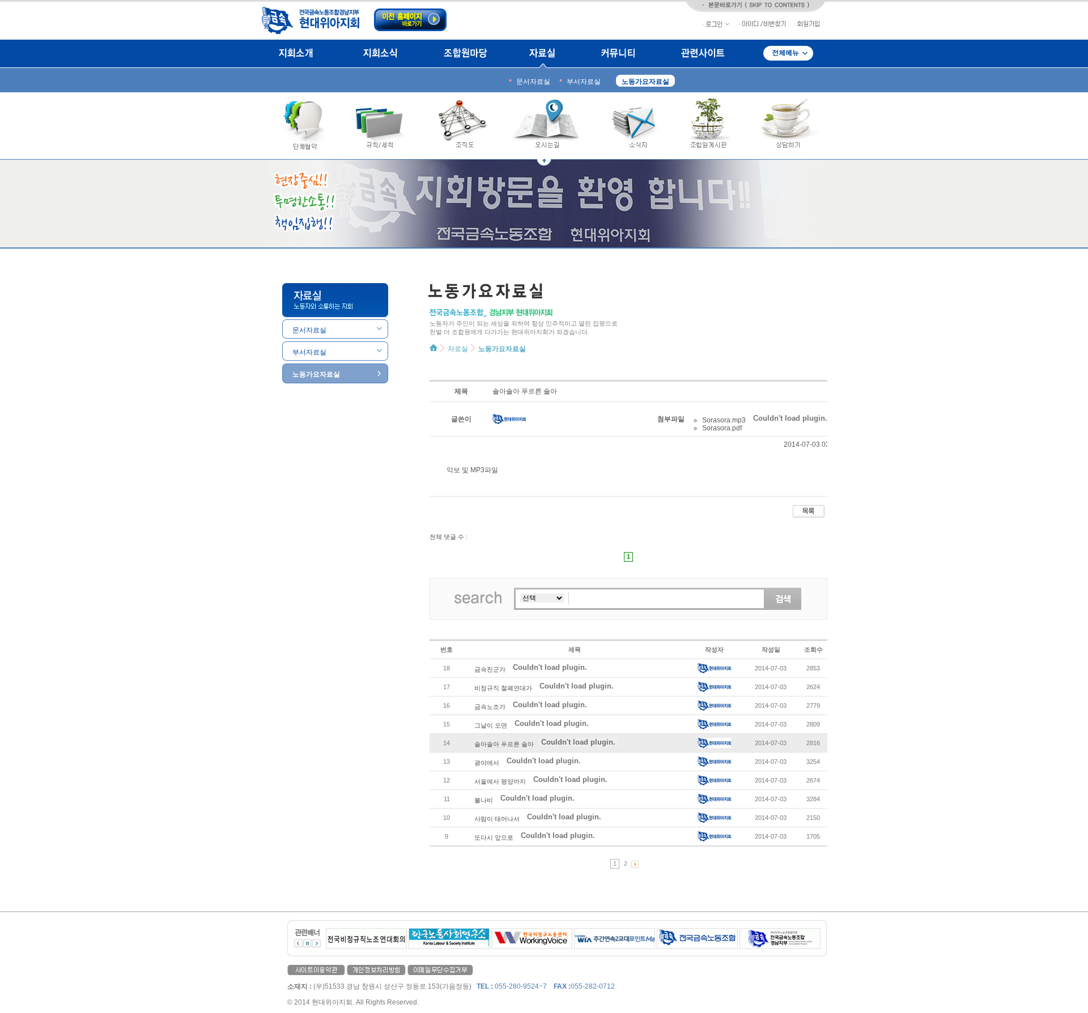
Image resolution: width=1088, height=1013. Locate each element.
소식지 (634, 126)
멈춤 (307, 943)
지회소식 (379, 54)
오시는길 (549, 126)
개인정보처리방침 (376, 970)
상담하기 (786, 126)
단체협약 (299, 126)
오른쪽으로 (316, 943)
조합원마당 (465, 54)
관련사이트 (703, 54)
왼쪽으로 (298, 943)
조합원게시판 (709, 126)
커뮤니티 (618, 54)
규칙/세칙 (380, 126)
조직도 (463, 126)
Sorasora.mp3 (724, 420)
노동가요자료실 (502, 349)
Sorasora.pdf (722, 428)
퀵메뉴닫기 (544, 162)
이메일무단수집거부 (440, 970)
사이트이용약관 (316, 970)
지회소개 (299, 54)
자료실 (543, 54)
